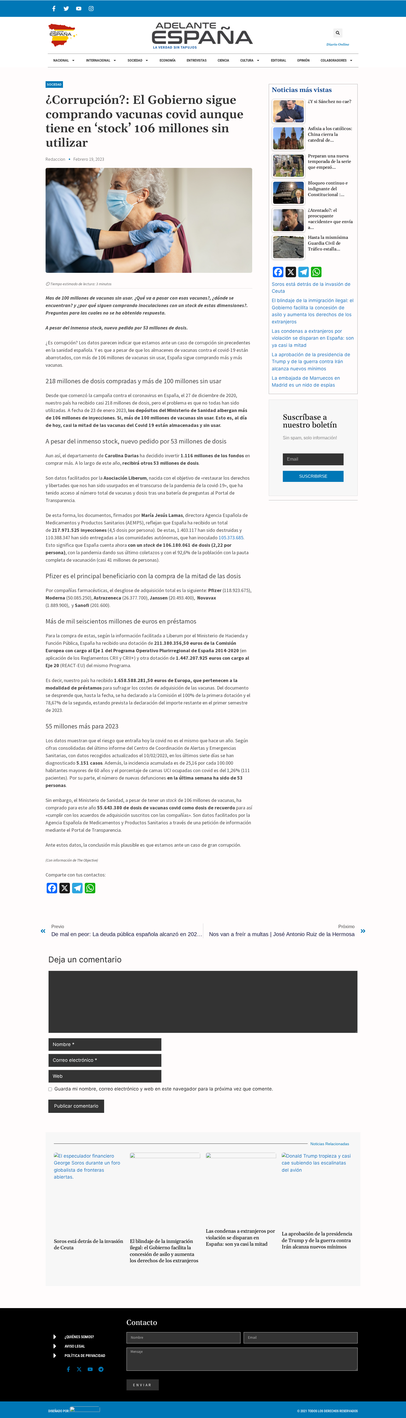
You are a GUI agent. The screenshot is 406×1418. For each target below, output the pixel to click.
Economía (168, 60)
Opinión (303, 60)
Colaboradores (334, 60)
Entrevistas (197, 60)
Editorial (278, 60)
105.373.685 (231, 537)
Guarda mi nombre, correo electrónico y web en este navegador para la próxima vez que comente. (163, 1089)
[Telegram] (101, 1369)
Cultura (247, 60)
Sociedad (135, 60)
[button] (337, 33)
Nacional (61, 60)
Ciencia (223, 60)
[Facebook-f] (53, 8)
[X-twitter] (79, 1369)
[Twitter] (66, 8)
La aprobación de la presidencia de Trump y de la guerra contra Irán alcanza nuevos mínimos (311, 361)
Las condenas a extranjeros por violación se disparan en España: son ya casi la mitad (313, 338)
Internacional (98, 60)
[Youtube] (78, 8)
